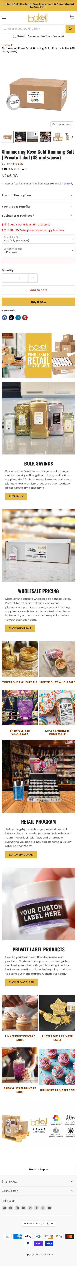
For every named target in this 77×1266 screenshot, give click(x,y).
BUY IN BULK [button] (16, 496)
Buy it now (38, 302)
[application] (38, 195)
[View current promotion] (38, 5)
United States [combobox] (36, 1223)
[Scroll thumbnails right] (72, 137)
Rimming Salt (14, 163)
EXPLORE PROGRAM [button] (21, 854)
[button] (72, 17)
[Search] (70, 29)
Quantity (7, 270)
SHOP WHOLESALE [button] (20, 628)
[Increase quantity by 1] (33, 278)
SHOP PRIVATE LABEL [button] (22, 982)
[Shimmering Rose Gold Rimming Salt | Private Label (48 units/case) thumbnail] (32, 137)
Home (6, 45)
